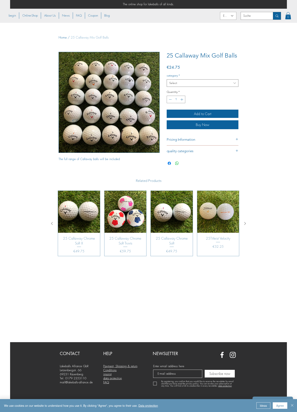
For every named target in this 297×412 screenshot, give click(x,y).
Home (63, 37)
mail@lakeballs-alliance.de (76, 382)
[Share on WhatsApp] (177, 163)
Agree (280, 406)
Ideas (263, 406)
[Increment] (182, 99)
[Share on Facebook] (169, 163)
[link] (288, 15)
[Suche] (277, 16)
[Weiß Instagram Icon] (233, 355)
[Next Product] (245, 223)
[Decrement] (169, 99)
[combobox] (202, 83)
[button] (30, 15)
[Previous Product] (52, 223)
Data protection (148, 406)
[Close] (292, 405)
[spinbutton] (176, 99)
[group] (149, 223)
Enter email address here (168, 366)
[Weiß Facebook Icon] (222, 355)
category (173, 75)
